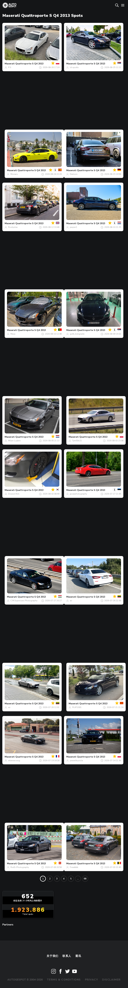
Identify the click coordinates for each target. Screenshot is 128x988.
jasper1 (73, 227)
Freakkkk (74, 867)
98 (85, 878)
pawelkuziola (76, 760)
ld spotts (74, 67)
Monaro (14, 174)
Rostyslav (13, 227)
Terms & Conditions (64, 979)
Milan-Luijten (14, 440)
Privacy (91, 979)
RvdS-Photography (19, 867)
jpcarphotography (78, 493)
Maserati (10, 63)
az (71, 600)
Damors (74, 174)
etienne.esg (14, 760)
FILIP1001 (77, 707)
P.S (9, 67)
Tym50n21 (77, 440)
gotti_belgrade (77, 334)
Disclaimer (111, 979)
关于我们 (52, 956)
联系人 (66, 956)
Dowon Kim (13, 493)
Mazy (12, 334)
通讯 (78, 956)
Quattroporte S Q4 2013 (29, 63)
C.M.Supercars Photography (23, 600)
